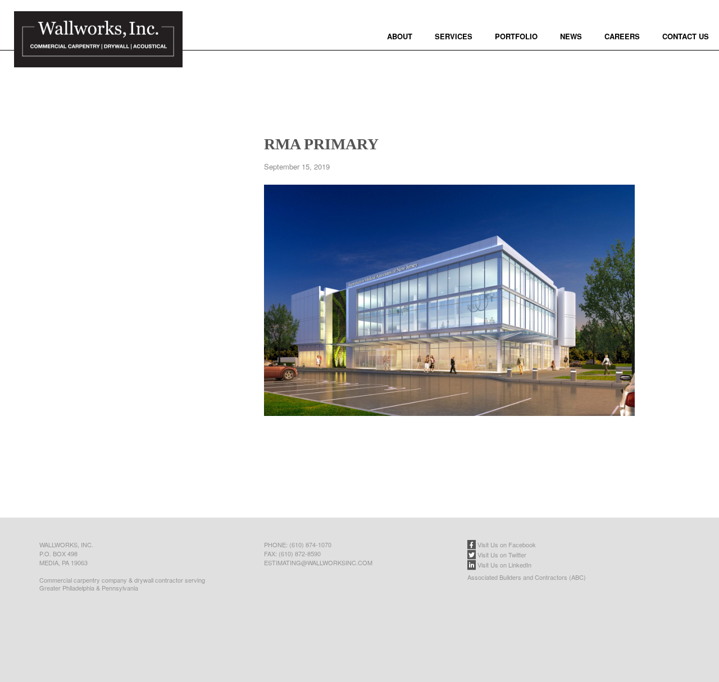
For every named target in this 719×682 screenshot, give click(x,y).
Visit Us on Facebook (506, 544)
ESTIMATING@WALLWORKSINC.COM (318, 562)
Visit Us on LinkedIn (503, 564)
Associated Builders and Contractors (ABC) (526, 577)
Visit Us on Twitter (501, 554)
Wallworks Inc (98, 53)
